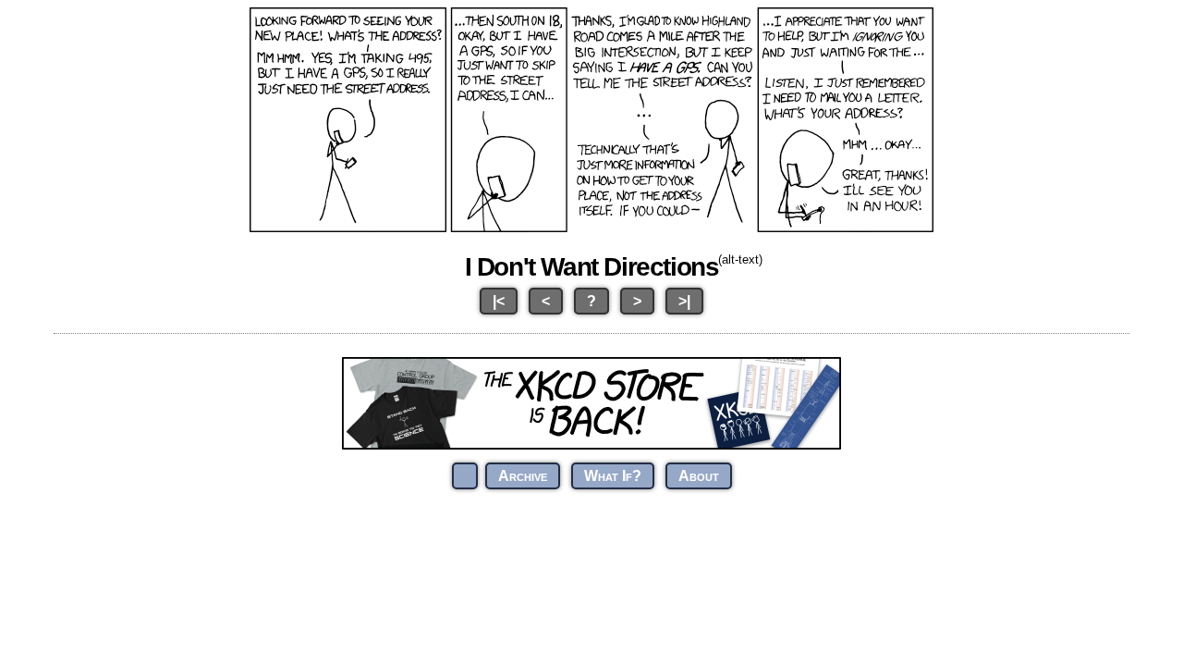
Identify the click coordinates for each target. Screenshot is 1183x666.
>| (684, 301)
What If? (612, 476)
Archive (522, 476)
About (698, 476)
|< (499, 301)
